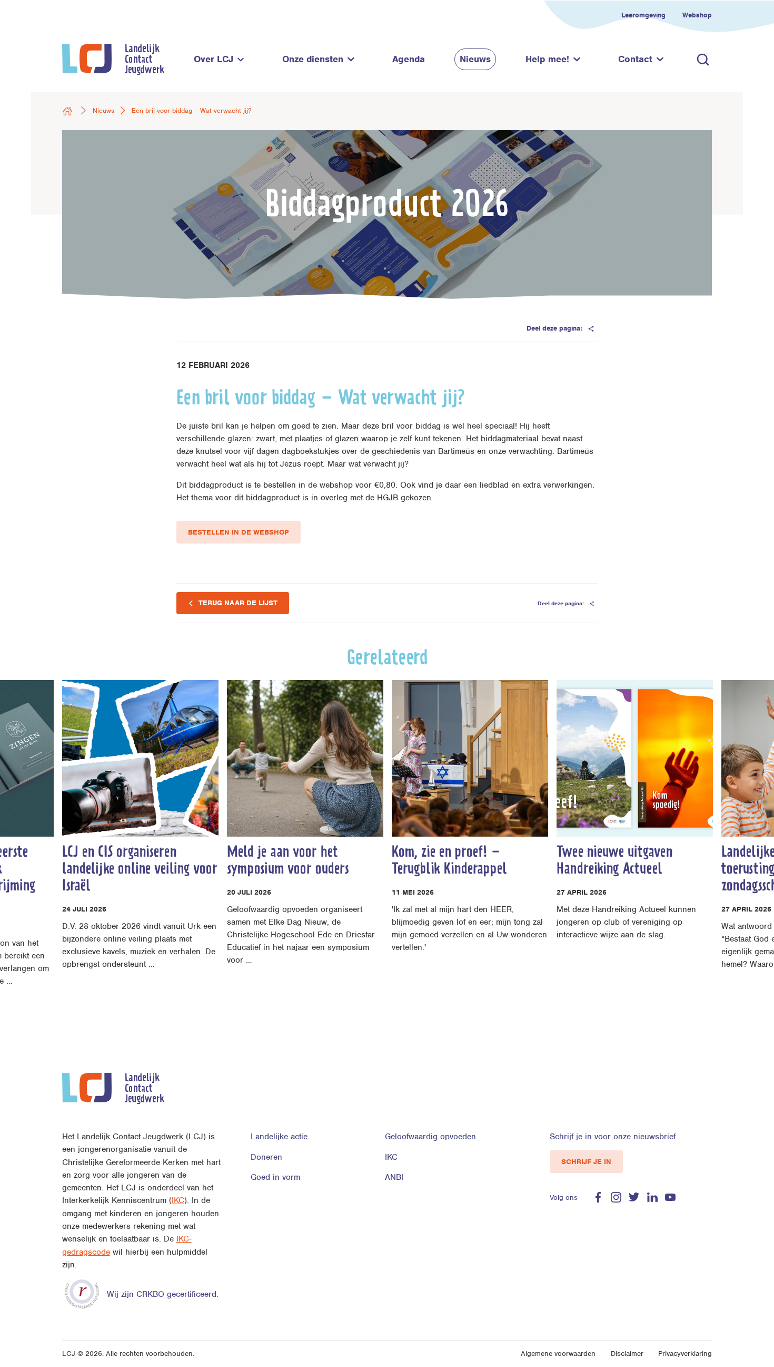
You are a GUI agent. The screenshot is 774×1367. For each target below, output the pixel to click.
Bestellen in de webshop (238, 532)
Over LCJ (213, 59)
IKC (178, 1200)
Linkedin (652, 1197)
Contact (635, 59)
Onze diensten (312, 59)
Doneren (266, 1157)
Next (736, 871)
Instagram (616, 1197)
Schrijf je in (586, 1161)
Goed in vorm (275, 1177)
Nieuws (475, 59)
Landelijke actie (279, 1136)
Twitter (634, 1197)
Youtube (670, 1197)
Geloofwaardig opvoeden (430, 1136)
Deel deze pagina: (555, 328)
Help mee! (547, 59)
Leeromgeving (643, 15)
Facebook (598, 1197)
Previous (37, 871)
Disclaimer (627, 1353)
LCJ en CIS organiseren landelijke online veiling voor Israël (139, 870)
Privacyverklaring (685, 1353)
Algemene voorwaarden (558, 1353)
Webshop (697, 15)
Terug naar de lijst (236, 602)
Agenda (408, 59)
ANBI (394, 1177)
